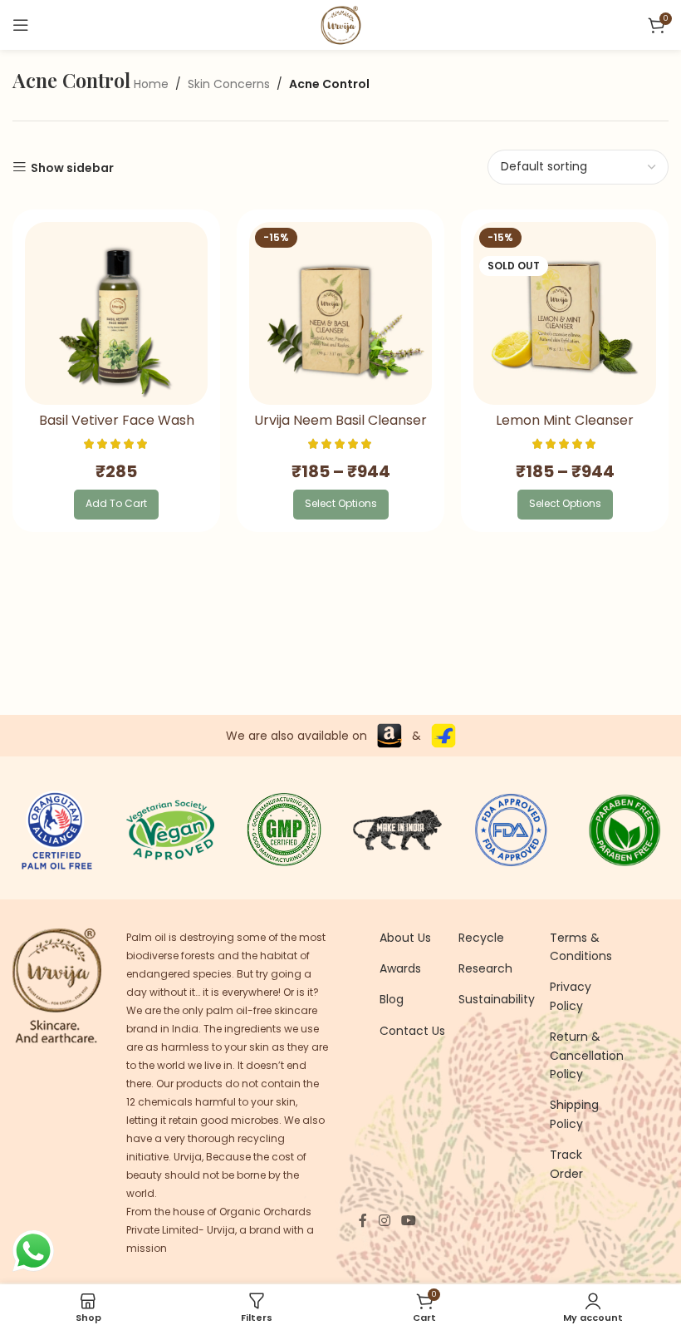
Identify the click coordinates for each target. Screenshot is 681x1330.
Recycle (481, 937)
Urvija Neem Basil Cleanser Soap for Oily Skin (340, 429)
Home (151, 84)
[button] (116, 505)
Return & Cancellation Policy (587, 1055)
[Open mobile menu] (20, 25)
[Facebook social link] (363, 1221)
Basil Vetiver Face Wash (116, 420)
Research (485, 968)
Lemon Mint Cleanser (565, 420)
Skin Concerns (229, 84)
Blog (392, 999)
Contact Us (412, 1030)
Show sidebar (72, 167)
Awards (400, 968)
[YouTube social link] (408, 1221)
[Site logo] (340, 24)
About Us (405, 937)
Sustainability (496, 999)
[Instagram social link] (384, 1221)
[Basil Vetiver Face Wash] (116, 313)
